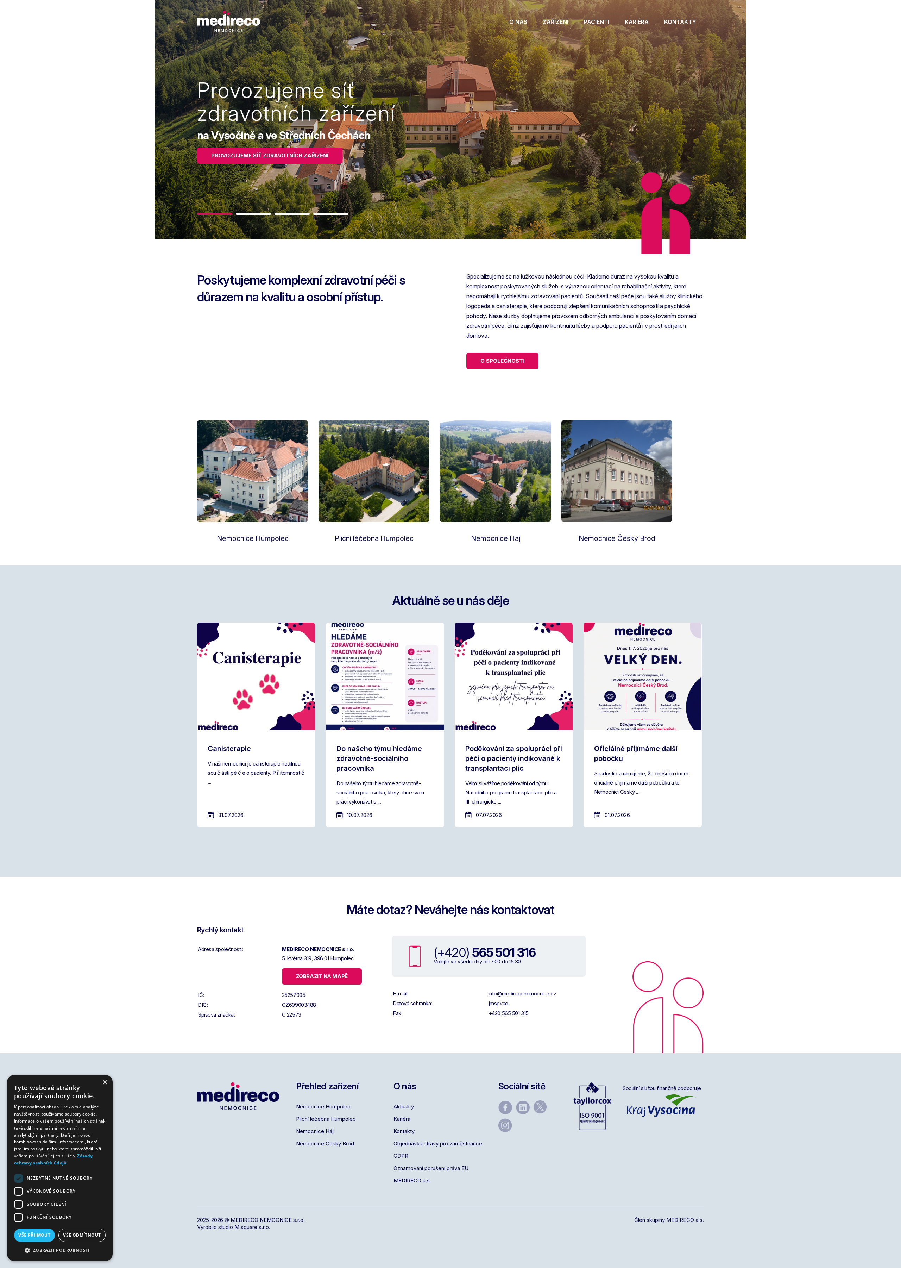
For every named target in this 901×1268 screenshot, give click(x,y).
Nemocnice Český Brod (325, 1143)
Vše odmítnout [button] (82, 1235)
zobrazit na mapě (322, 976)
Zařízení (555, 21)
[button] (214, 214)
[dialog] (60, 1168)
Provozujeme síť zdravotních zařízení (269, 155)
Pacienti (596, 21)
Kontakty (680, 21)
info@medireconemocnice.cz (522, 993)
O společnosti (502, 360)
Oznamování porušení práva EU (430, 1168)
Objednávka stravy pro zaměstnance (437, 1143)
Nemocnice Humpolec (323, 1106)
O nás (518, 21)
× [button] (104, 1082)
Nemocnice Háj (315, 1131)
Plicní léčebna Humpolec (326, 1119)
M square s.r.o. (252, 1227)
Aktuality (403, 1106)
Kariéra (637, 21)
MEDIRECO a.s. (412, 1180)
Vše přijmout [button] (34, 1235)
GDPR (400, 1156)
